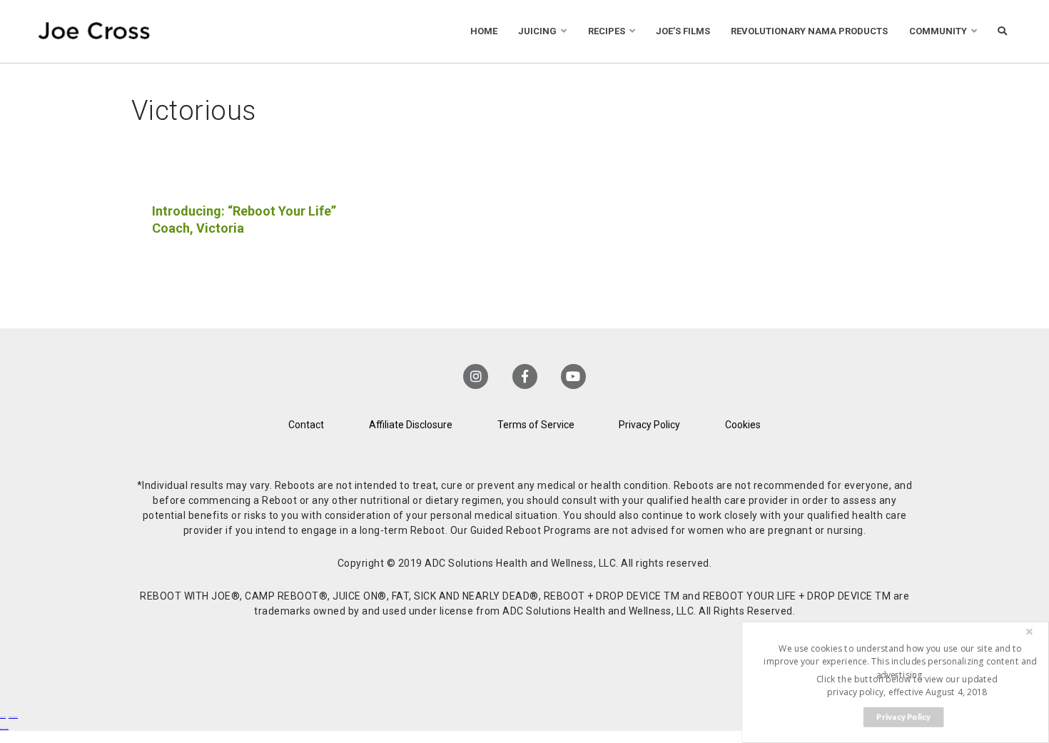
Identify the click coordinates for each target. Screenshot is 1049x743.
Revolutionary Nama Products (809, 31)
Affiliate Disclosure (410, 424)
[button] (900, 661)
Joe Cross (94, 31)
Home (483, 31)
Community (938, 31)
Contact (306, 424)
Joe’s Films (683, 31)
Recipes (606, 31)
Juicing (537, 31)
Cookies (743, 424)
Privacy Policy (649, 424)
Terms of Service (535, 424)
